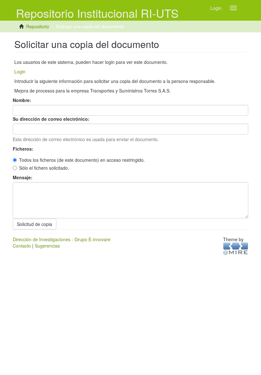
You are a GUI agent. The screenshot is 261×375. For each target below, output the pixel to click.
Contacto (22, 245)
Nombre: (22, 100)
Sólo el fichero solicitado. (44, 168)
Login (19, 71)
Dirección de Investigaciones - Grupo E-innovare (61, 239)
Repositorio (37, 26)
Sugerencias (47, 245)
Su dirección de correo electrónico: (52, 119)
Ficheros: (24, 149)
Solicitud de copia (34, 224)
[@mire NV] (235, 248)
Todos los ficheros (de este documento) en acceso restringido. (82, 160)
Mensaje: (23, 177)
